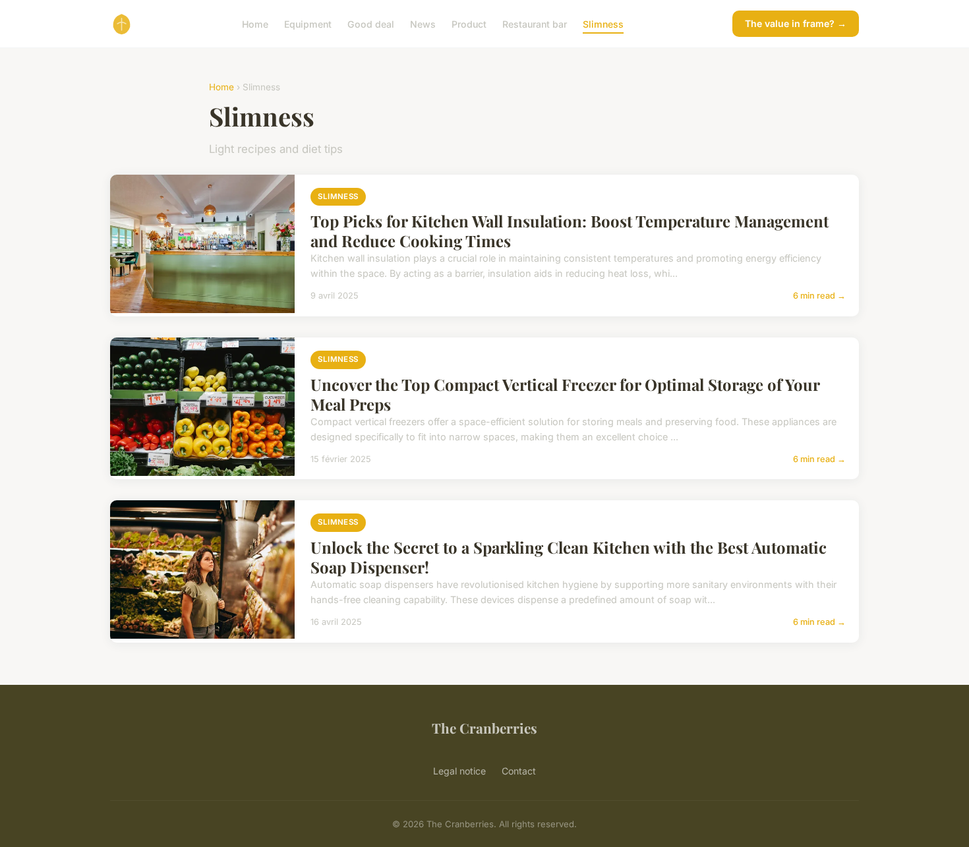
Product (469, 23)
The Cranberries (484, 727)
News (423, 23)
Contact (519, 770)
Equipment (308, 23)
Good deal (370, 23)
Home (255, 23)
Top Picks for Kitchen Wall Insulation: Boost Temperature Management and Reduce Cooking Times (569, 230)
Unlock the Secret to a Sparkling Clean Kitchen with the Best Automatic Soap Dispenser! (568, 557)
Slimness (603, 23)
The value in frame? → (795, 23)
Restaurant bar (534, 23)
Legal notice (459, 770)
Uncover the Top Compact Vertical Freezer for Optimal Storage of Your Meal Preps (564, 394)
